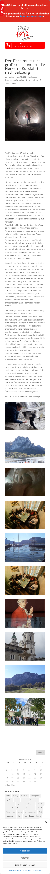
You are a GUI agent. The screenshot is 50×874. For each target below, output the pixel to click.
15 (29, 774)
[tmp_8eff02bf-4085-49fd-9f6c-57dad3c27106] (25, 726)
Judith (11, 77)
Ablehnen (25, 857)
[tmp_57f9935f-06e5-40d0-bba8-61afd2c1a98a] (25, 594)
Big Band (9, 800)
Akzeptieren (25, 850)
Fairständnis (10, 808)
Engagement (21, 804)
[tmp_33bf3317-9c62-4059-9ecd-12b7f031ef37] (25, 529)
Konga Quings (29, 816)
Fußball (39, 808)
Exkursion (40, 804)
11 (7, 774)
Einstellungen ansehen (25, 865)
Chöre (17, 800)
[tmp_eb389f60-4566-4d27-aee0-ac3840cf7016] (25, 693)
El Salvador (10, 804)
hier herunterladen (31, 16)
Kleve (19, 816)
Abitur (8, 796)
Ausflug (15, 796)
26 (12, 781)
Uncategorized (32, 80)
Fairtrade (20, 808)
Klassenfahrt (10, 816)
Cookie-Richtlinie (15, 870)
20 (18, 778)
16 (35, 774)
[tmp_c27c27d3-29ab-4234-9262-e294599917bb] (25, 660)
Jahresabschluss (30, 812)
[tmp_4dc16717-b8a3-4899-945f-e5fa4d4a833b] (25, 430)
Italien (20, 812)
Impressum (37, 870)
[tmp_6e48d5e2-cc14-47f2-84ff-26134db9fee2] (25, 463)
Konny (38, 816)
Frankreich (30, 808)
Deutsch (25, 800)
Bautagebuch (35, 796)
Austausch (24, 796)
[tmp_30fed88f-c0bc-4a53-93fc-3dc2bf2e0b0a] (25, 496)
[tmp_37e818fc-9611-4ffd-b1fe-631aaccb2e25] (25, 627)
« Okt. (7, 785)
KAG (40, 812)
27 (18, 781)
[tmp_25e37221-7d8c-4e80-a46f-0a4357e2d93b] (25, 562)
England (31, 804)
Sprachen (20, 80)
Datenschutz (26, 870)
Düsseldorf (34, 800)
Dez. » (14, 785)
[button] (46, 822)
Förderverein (10, 812)
